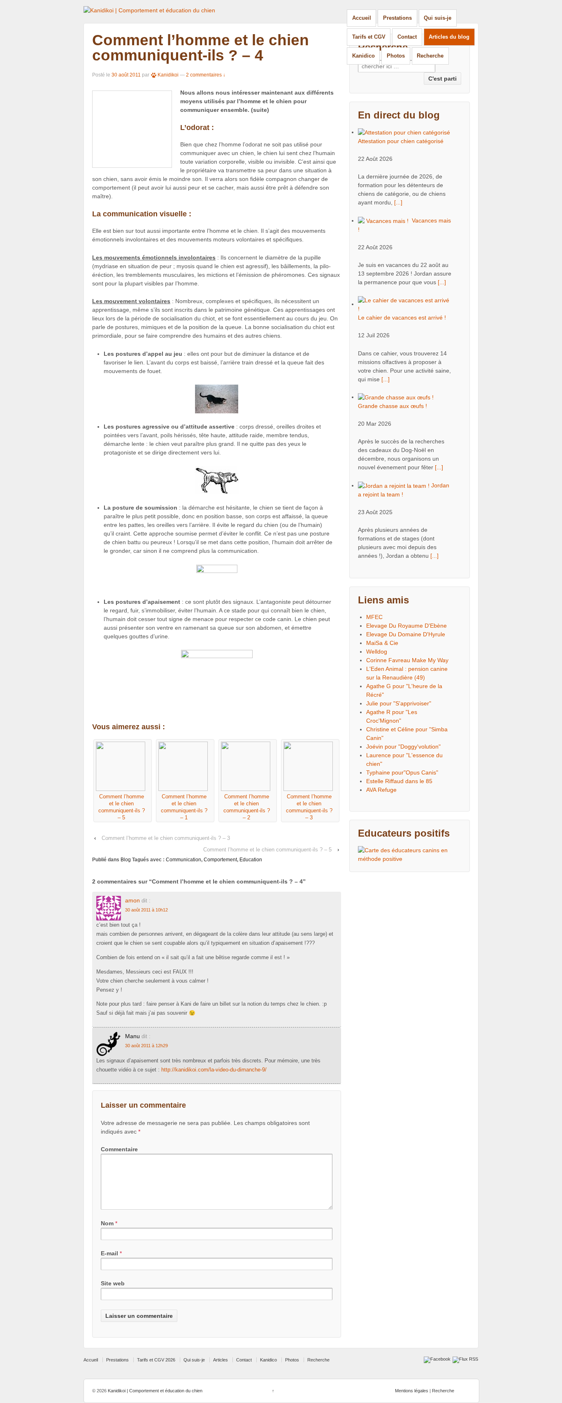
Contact (407, 37)
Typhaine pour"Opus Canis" (402, 772)
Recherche (430, 56)
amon (132, 900)
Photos (396, 56)
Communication (183, 860)
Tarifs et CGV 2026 (156, 1359)
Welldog (376, 651)
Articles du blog (449, 37)
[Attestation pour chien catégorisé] (404, 132)
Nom (107, 1223)
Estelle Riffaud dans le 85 (399, 781)
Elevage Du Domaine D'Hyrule (405, 634)
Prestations (397, 18)
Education (250, 860)
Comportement (220, 860)
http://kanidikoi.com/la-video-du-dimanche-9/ (214, 1070)
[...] (398, 202)
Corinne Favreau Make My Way (407, 660)
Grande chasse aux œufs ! (392, 406)
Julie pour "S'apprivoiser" (398, 703)
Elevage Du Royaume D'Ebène (406, 625)
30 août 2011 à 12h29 (146, 1045)
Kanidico (363, 56)
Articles (220, 1359)
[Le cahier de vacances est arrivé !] (405, 304)
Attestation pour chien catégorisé (401, 141)
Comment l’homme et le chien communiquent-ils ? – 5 (267, 849)
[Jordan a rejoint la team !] (394, 485)
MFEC (374, 617)
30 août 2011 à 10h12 (146, 909)
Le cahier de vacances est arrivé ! (402, 317)
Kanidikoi (168, 75)
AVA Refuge (381, 789)
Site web (113, 1283)
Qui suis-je (437, 18)
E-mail (109, 1253)
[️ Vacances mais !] (384, 220)
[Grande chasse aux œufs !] (396, 397)
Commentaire (119, 1149)
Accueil (361, 18)
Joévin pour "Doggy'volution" (403, 746)
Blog (126, 860)
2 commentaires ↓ (205, 75)
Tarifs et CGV (369, 37)
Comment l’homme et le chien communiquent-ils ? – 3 (166, 838)
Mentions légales (411, 1390)
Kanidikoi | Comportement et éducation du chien (154, 1390)
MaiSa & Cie (382, 643)
